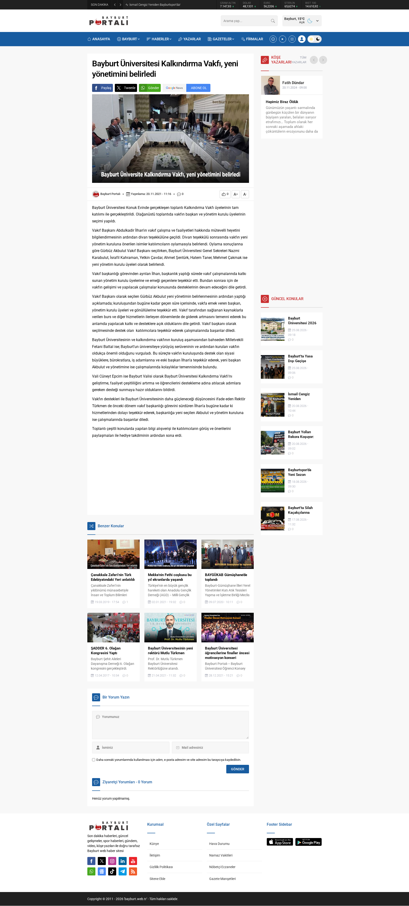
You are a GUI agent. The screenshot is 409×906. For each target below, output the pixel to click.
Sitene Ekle (157, 879)
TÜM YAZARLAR (299, 60)
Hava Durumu (219, 844)
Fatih (293, 83)
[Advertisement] (170, 477)
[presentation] (314, 60)
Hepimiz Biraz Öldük (282, 102)
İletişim (155, 855)
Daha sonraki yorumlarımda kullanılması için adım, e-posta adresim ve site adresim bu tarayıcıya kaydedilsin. (168, 759)
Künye (154, 844)
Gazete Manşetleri (222, 879)
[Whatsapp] (91, 871)
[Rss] (133, 871)
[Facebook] (91, 861)
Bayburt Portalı (110, 194)
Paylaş (106, 88)
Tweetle (129, 88)
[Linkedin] (123, 861)
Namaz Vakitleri (220, 855)
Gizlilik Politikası (161, 867)
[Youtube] (133, 861)
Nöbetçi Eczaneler (222, 867)
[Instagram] (112, 861)
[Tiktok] (112, 871)
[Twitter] (102, 861)
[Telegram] (123, 871)
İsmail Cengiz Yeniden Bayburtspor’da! (154, 4)
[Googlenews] (102, 871)
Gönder (153, 88)
